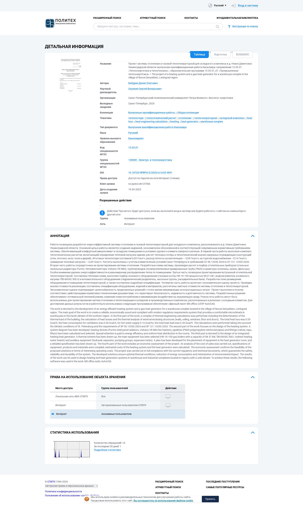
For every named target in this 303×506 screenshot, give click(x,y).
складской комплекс (232, 118)
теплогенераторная (205, 118)
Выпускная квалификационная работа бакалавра (157, 127)
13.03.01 (133, 147)
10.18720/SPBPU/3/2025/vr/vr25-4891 (150, 172)
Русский (133, 132)
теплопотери (135, 118)
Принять (210, 499)
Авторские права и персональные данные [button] (69, 485)
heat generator (189, 121)
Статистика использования (74, 432)
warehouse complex (212, 121)
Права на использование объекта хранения (87, 377)
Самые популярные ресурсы (225, 487)
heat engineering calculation (152, 121)
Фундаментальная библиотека (237, 17)
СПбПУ (51, 481)
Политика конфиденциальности (63, 491)
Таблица (199, 54)
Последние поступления (223, 481)
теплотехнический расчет (161, 118)
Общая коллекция (188, 112)
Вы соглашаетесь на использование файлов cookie (163, 500)
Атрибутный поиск (153, 17)
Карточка (220, 54)
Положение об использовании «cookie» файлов (72, 495)
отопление (185, 118)
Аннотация (59, 236)
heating (174, 121)
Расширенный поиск (107, 17)
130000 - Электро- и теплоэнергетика (150, 160)
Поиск (217, 26)
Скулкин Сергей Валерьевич (145, 88)
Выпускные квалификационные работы (151, 112)
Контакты (191, 17)
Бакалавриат (136, 138)
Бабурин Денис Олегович (143, 83)
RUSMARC (242, 54)
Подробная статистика (107, 449)
